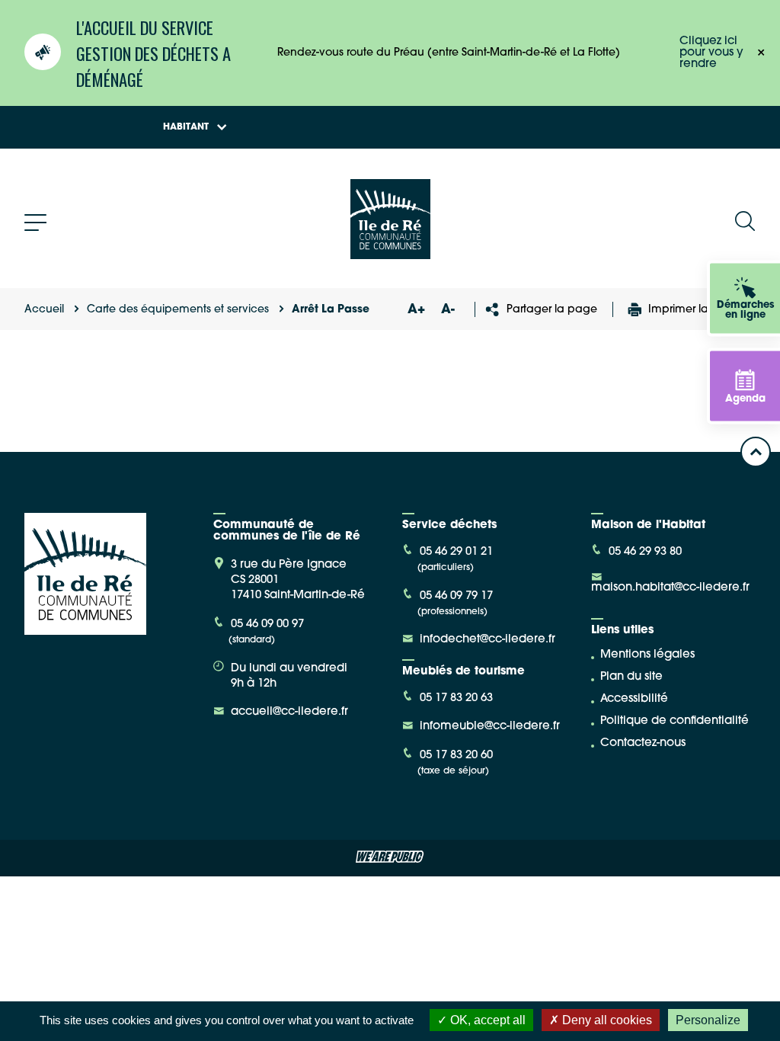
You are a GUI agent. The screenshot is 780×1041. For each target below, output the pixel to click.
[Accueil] (390, 253)
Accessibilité (634, 699)
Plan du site (631, 677)
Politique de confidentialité (674, 721)
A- (448, 309)
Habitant (186, 127)
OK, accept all (486, 1020)
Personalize (708, 1020)
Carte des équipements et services (178, 310)
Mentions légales (647, 655)
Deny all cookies (605, 1020)
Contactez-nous (643, 743)
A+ (416, 309)
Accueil (44, 310)
